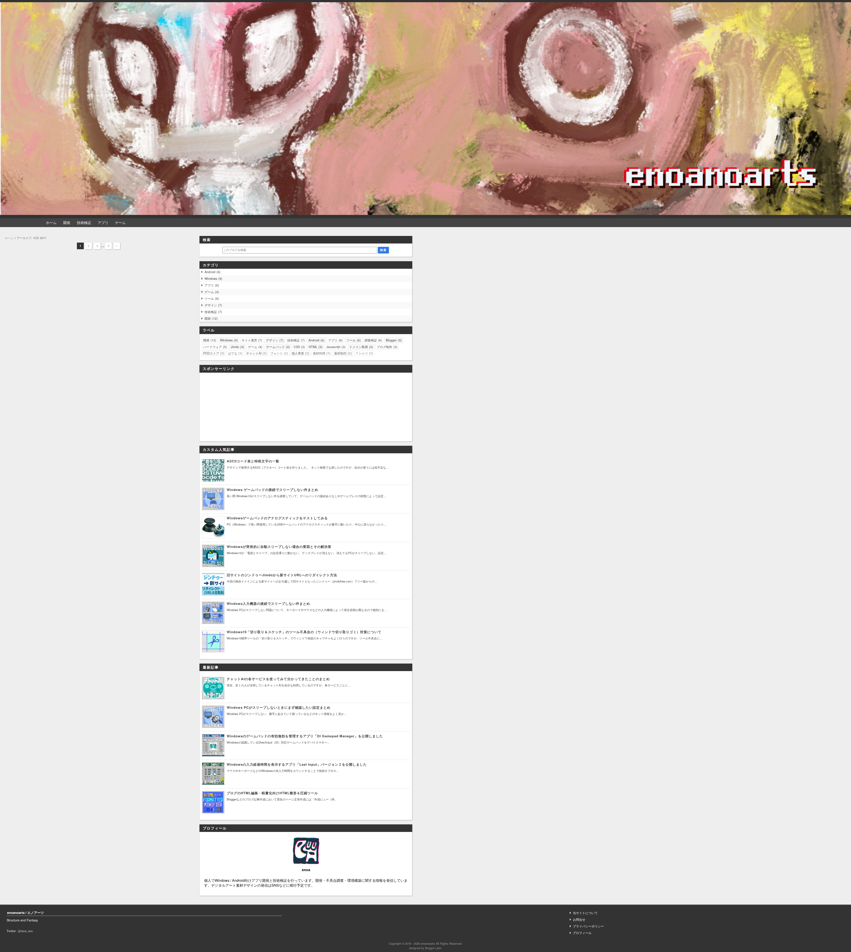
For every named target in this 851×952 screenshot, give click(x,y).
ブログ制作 (386, 347)
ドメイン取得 (360, 347)
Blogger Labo (433, 948)
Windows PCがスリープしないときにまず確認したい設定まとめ (278, 707)
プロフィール (582, 933)
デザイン (213, 305)
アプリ (103, 222)
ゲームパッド (277, 347)
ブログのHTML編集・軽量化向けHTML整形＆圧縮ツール (272, 793)
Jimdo (237, 347)
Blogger (393, 340)
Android (212, 272)
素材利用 (321, 353)
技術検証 (84, 222)
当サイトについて (585, 913)
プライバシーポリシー (588, 926)
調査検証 (373, 340)
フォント (278, 353)
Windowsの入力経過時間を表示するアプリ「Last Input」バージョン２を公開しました (297, 764)
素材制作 (342, 353)
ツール (211, 298)
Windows (213, 278)
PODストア (213, 353)
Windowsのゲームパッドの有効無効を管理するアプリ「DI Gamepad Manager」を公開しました (305, 736)
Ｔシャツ (363, 353)
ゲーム (120, 222)
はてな (234, 353)
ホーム (51, 222)
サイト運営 (251, 340)
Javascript (335, 347)
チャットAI (255, 353)
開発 (66, 222)
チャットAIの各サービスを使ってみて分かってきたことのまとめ (278, 679)
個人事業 (300, 353)
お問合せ (579, 919)
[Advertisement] (306, 407)
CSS (299, 347)
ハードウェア (214, 347)
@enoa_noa (25, 931)
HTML (315, 347)
